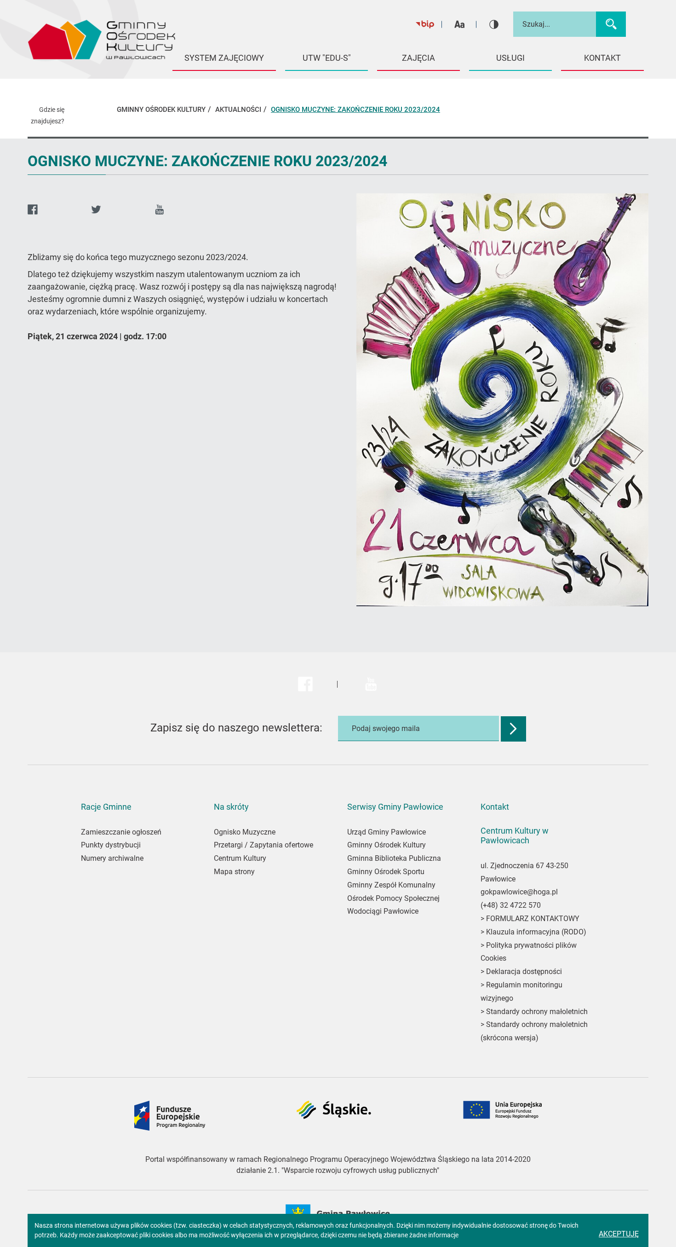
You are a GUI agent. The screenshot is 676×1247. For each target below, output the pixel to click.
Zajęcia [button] (418, 58)
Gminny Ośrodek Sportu (385, 871)
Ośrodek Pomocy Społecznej (393, 898)
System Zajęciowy (224, 58)
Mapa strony (234, 871)
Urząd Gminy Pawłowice (386, 832)
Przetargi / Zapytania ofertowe (263, 845)
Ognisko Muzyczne (244, 832)
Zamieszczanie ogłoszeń (121, 832)
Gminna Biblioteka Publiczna (394, 858)
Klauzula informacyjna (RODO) (536, 932)
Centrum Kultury (240, 858)
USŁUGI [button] (510, 58)
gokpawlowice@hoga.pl (519, 891)
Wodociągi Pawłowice (382, 911)
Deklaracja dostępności (524, 971)
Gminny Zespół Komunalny (391, 885)
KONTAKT (602, 58)
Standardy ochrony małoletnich (536, 1011)
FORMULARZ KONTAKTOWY (532, 918)
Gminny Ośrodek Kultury (386, 845)
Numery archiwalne (112, 858)
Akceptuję (619, 1234)
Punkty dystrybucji (111, 845)
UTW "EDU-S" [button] (327, 58)
